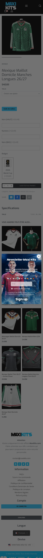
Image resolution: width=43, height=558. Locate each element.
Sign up (22, 299)
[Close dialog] (39, 256)
